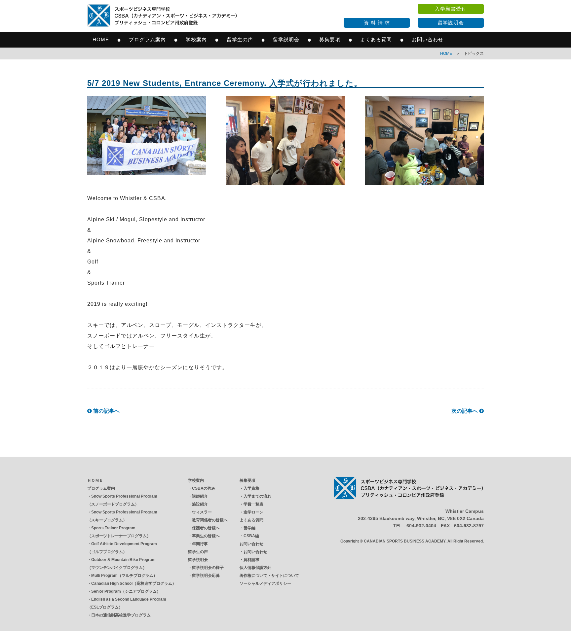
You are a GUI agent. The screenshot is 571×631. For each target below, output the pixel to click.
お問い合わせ (427, 39)
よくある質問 (376, 39)
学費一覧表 (253, 504)
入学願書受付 (451, 9)
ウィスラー (202, 512)
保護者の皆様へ (206, 528)
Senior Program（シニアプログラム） (126, 591)
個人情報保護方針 (255, 567)
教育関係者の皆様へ (210, 520)
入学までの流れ (257, 496)
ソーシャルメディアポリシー (265, 583)
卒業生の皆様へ (206, 536)
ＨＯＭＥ (95, 480)
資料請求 (251, 559)
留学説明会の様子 (208, 567)
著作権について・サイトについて (269, 575)
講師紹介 (200, 496)
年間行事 (200, 544)
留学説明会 (451, 22)
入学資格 (251, 488)
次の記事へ (465, 411)
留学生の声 (240, 39)
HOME (101, 39)
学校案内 (196, 39)
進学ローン (253, 512)
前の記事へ (106, 411)
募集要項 (329, 39)
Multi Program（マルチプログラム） (124, 575)
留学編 (249, 528)
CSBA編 (251, 536)
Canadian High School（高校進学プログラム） (133, 583)
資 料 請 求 (377, 22)
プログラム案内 (147, 39)
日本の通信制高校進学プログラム (121, 615)
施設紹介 (200, 504)
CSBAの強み (203, 488)
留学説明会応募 (206, 575)
